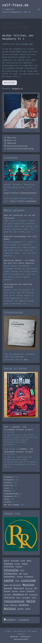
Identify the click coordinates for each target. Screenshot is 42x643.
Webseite (13, 605)
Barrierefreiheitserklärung (20, 149)
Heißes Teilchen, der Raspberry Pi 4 (18, 37)
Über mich (11, 138)
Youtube (20, 609)
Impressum (11, 143)
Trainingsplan (14, 601)
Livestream (28, 580)
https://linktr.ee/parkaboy (23, 201)
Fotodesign (18, 566)
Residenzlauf (33, 594)
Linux (6, 488)
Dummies (29, 560)
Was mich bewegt (11, 505)
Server (18, 597)
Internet (8, 483)
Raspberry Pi (17, 89)
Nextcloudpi (29, 588)
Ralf (6, 427)
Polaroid (30, 591)
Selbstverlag (9, 597)
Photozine (15, 591)
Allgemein (8, 477)
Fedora (25, 564)
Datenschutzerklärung (17, 146)
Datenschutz (25, 637)
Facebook (17, 564)
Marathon (28, 584)
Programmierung (11, 494)
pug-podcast (7, 594)
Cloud (23, 560)
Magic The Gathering (12, 585)
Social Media (26, 597)
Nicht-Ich (11, 140)
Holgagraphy (9, 576)
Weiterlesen (10, 83)
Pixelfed (22, 591)
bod (25, 360)
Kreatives (8, 485)
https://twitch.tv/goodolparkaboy (20, 193)
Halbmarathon (10, 573)
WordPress (24, 605)
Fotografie (9, 480)
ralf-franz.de (15, 5)
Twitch (30, 601)
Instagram (20, 576)
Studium (7, 502)
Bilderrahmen (15, 560)
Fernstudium (9, 566)
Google (22, 570)
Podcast (7, 491)
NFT (35, 588)
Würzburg (10, 608)
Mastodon (8, 588)
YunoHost (27, 609)
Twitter (6, 605)
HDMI (20, 574)
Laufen (8, 580)
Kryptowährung (28, 576)
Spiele (7, 499)
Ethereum (8, 564)
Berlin (6, 560)
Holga (25, 574)
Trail (34, 597)
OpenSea (7, 591)
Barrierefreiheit (21, 639)
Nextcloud (19, 588)
